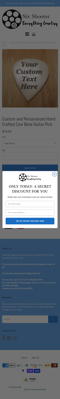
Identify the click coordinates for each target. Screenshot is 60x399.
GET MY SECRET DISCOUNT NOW (30, 221)
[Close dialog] (54, 174)
